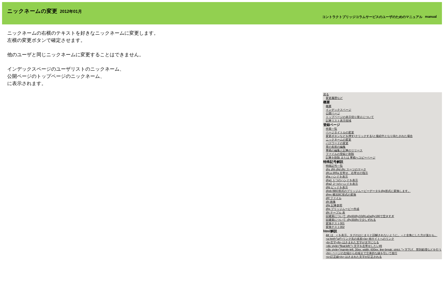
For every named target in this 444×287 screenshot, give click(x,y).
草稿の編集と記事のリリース (344, 150)
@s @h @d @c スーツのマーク (346, 169)
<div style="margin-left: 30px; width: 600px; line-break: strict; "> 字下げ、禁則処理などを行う (383, 249)
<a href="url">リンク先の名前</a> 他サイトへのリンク (360, 238)
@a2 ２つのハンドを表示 (342, 183)
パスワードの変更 (337, 143)
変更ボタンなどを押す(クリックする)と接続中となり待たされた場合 (369, 135)
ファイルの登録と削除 (340, 153)
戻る (326, 94)
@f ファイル (333, 198)
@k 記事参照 (334, 205)
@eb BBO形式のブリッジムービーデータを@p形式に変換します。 (368, 190)
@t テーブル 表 (335, 212)
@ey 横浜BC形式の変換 (341, 194)
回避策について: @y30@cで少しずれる (351, 219)
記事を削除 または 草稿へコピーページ (350, 157)
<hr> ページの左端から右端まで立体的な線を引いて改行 (361, 253)
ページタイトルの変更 (340, 132)
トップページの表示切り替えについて (350, 116)
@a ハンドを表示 (337, 176)
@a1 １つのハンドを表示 (342, 180)
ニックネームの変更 (338, 139)
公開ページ (333, 113)
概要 (328, 106)
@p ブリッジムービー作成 (342, 208)
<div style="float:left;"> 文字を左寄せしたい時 (354, 245)
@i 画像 (331, 201)
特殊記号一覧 (334, 165)
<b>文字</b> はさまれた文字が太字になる (352, 242)
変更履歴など (334, 97)
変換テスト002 (335, 226)
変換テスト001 (335, 223)
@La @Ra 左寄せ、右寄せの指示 (347, 172)
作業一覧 (331, 128)
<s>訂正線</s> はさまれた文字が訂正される (354, 256)
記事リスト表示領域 (338, 120)
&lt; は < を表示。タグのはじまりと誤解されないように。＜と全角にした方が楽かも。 (381, 235)
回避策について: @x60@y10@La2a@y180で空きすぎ (360, 216)
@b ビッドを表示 (337, 187)
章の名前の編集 (336, 146)
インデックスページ (338, 109)
